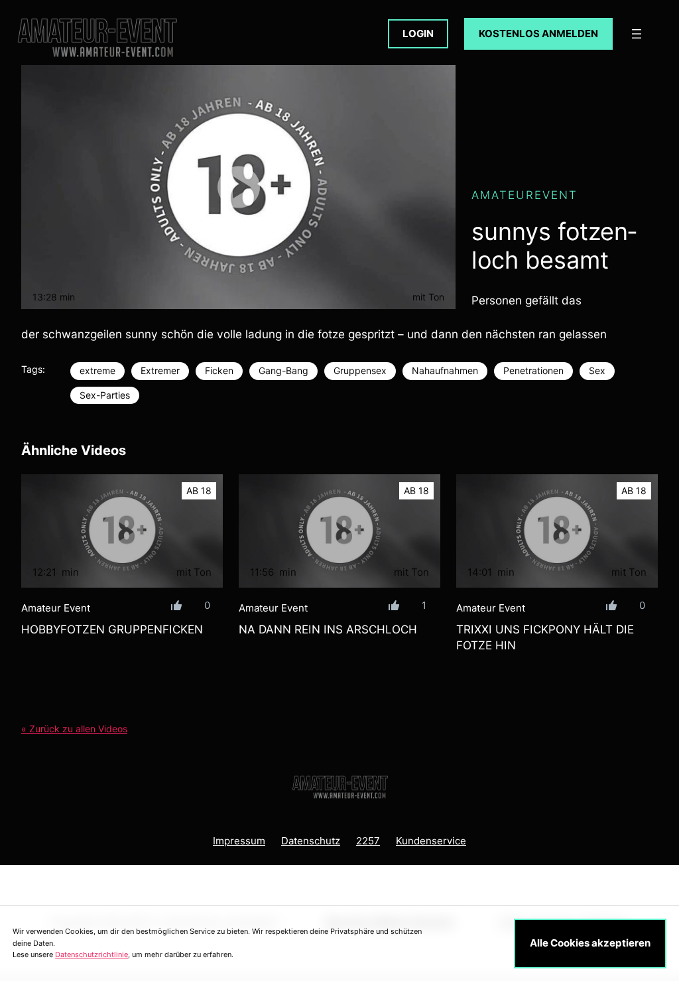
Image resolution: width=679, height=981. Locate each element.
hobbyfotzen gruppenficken (112, 629)
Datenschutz (310, 840)
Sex (597, 370)
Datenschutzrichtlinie (91, 954)
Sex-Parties (105, 395)
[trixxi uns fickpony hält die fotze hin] (557, 531)
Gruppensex (360, 370)
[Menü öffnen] (637, 34)
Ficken (219, 370)
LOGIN (418, 33)
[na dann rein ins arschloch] (339, 531)
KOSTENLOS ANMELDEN (538, 33)
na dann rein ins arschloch (328, 629)
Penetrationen (533, 370)
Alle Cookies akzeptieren (590, 943)
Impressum (239, 840)
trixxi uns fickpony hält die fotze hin (545, 637)
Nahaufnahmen (445, 370)
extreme (97, 370)
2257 (368, 840)
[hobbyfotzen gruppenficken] (122, 531)
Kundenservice (431, 840)
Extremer (160, 370)
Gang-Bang (283, 370)
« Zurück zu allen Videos (74, 728)
